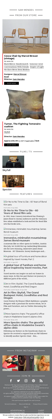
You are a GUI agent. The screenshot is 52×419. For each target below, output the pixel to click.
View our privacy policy (31, 417)
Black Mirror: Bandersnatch (16, 64)
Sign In (26, 407)
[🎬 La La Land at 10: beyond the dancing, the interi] (10, 363)
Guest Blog (15, 290)
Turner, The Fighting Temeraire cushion (22, 125)
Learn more (18, 417)
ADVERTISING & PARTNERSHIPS (17, 412)
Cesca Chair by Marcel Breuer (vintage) (21, 57)
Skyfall (7, 132)
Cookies (45, 404)
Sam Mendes (19, 79)
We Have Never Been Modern (17, 70)
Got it (42, 417)
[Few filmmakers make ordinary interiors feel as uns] (26, 363)
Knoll (6, 77)
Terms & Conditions (10, 404)
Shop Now (11, 83)
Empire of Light (37, 67)
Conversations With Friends (16, 67)
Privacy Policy (37, 404)
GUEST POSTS (41, 412)
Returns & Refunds (24, 404)
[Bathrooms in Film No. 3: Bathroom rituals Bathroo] (42, 363)
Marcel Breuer (20, 74)
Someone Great (36, 64)
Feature (7, 208)
